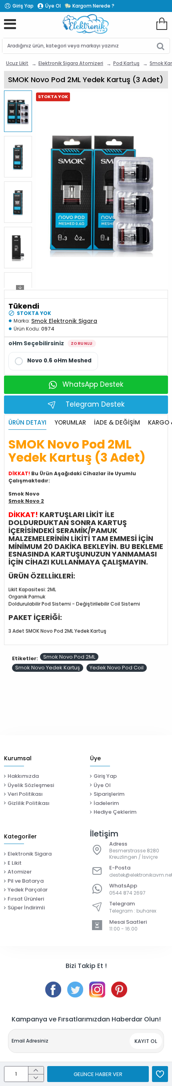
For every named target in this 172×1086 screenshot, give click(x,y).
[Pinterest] (119, 989)
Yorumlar (70, 423)
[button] (20, 94)
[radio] (53, 361)
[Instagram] (97, 989)
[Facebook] (53, 989)
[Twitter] (75, 989)
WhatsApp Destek (92, 384)
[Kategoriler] (10, 24)
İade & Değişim (117, 423)
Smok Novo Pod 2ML (69, 657)
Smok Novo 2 (26, 501)
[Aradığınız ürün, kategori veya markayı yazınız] (161, 45)
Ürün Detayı (27, 423)
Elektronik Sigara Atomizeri (70, 63)
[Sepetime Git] (161, 24)
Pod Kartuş (126, 63)
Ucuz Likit (17, 63)
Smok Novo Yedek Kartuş (47, 667)
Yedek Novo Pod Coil (117, 667)
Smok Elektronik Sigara (64, 321)
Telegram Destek (95, 404)
